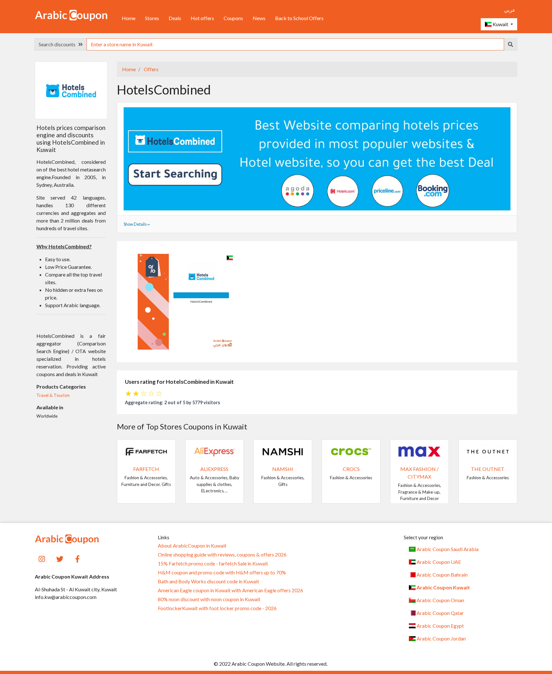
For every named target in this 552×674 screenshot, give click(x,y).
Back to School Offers (299, 18)
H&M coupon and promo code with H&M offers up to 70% (222, 572)
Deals (175, 18)
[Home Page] (71, 14)
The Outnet (487, 469)
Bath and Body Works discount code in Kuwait (208, 581)
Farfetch (146, 469)
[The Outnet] (488, 451)
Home (128, 18)
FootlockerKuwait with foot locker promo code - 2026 (217, 608)
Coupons (233, 18)
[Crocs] (351, 451)
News (259, 18)
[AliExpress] (215, 451)
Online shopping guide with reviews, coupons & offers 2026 (222, 554)
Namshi (282, 469)
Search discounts (58, 44)
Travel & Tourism (53, 395)
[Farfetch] (146, 451)
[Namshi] (283, 451)
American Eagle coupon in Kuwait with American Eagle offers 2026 (230, 590)
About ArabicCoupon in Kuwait (192, 546)
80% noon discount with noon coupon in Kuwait (209, 599)
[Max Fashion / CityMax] (419, 451)
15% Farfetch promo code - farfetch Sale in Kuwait (213, 563)
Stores (152, 18)
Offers (150, 69)
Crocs (351, 469)
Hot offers (202, 18)
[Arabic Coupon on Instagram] (42, 558)
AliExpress (214, 469)
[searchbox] (295, 44)
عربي (510, 10)
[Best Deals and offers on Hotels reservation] (317, 158)
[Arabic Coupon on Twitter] (60, 558)
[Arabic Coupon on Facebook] (78, 558)
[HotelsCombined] (71, 90)
